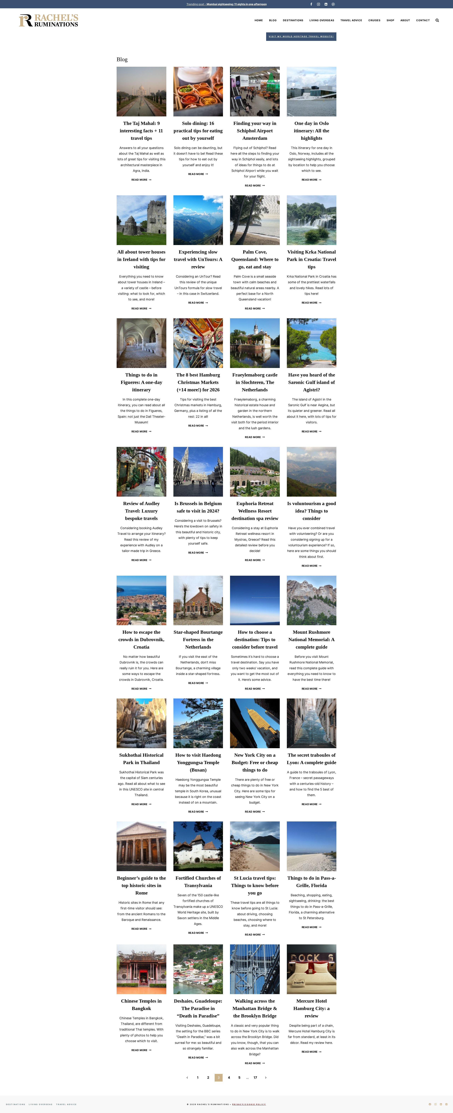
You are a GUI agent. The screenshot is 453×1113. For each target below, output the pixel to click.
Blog (273, 20)
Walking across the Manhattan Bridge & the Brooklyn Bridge (255, 1008)
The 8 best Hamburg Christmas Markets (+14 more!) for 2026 (198, 382)
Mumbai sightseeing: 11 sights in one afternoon (237, 4)
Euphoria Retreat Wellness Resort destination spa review (254, 511)
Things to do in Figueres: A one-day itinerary (141, 382)
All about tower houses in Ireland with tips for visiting (141, 259)
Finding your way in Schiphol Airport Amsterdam (254, 130)
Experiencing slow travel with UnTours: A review (198, 259)
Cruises (374, 20)
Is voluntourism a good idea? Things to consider (311, 511)
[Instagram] (318, 4)
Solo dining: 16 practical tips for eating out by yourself (198, 130)
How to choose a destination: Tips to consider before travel (255, 639)
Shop (390, 20)
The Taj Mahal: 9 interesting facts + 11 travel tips (141, 130)
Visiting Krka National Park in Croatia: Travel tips (311, 259)
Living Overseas (321, 20)
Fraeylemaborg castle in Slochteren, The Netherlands (254, 382)
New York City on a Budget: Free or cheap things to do (255, 762)
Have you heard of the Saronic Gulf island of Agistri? (311, 382)
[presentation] (141, 91)
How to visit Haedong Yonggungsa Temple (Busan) (198, 762)
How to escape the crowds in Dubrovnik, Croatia (141, 639)
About (405, 20)
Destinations (293, 20)
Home (259, 20)
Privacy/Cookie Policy (249, 1104)
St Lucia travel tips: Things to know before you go (255, 885)
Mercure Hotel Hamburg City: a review (311, 1008)
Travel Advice (351, 20)
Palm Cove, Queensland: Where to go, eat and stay (255, 259)
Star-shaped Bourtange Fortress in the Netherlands (198, 639)
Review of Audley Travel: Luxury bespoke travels (141, 511)
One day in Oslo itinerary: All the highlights (311, 130)
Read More (141, 179)
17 (255, 1077)
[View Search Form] (437, 20)
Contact (423, 20)
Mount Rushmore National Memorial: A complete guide (311, 639)
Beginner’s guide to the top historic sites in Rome (141, 885)
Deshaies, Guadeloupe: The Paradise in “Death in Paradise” (198, 1008)
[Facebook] (311, 4)
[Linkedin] (326, 4)
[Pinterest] (333, 4)
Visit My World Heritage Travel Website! (301, 36)
